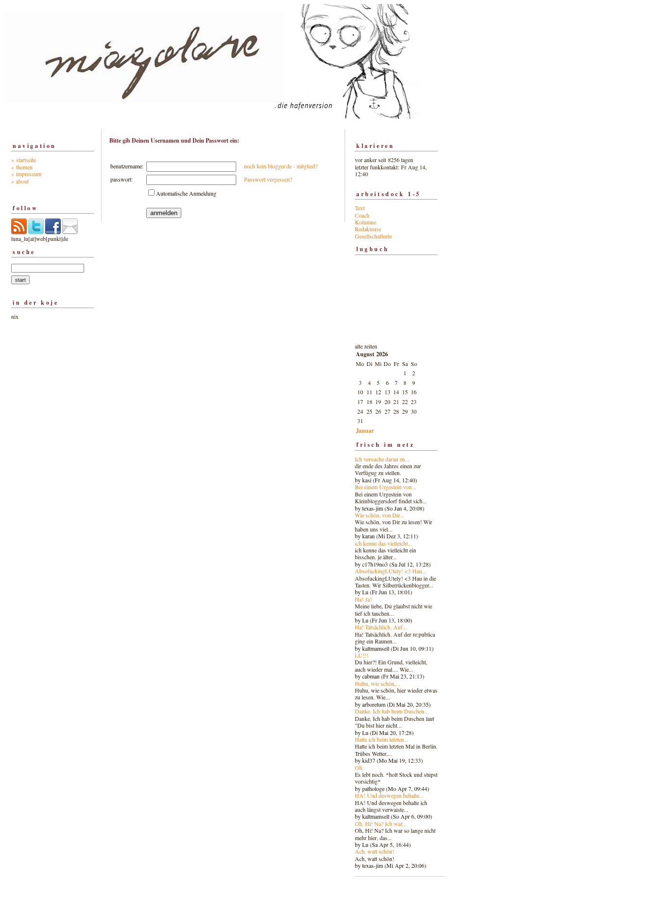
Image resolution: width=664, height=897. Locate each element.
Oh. (359, 767)
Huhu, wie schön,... (377, 683)
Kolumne (365, 222)
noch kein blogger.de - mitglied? (280, 166)
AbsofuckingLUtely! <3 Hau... (390, 571)
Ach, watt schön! (374, 851)
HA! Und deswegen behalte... (389, 795)
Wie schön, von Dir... (379, 515)
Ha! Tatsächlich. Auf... (381, 627)
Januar (365, 430)
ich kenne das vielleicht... (383, 543)
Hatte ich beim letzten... (381, 739)
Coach (362, 215)
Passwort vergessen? (268, 179)
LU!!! (361, 655)
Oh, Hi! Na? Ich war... (380, 823)
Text (360, 208)
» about (20, 181)
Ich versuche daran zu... (382, 459)
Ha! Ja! (363, 599)
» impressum (26, 174)
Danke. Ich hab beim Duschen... (392, 711)
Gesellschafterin (373, 236)
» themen (22, 167)
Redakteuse (368, 229)
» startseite (23, 160)
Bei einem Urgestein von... (385, 487)
